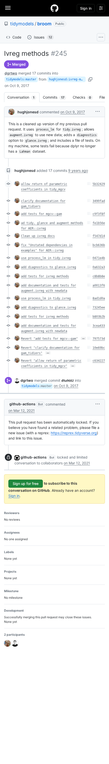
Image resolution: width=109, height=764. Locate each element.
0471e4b (99, 258)
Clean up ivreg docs (38, 236)
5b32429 (99, 184)
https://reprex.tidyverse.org (74, 433)
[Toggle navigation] (8, 8)
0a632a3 (99, 267)
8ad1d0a (99, 298)
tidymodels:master (21, 79)
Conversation (23, 97)
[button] (98, 111)
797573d (99, 338)
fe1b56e (99, 223)
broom (44, 23)
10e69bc (99, 348)
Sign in (14, 496)
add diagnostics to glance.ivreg (48, 267)
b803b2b (99, 316)
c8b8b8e (99, 276)
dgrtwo (11, 73)
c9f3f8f (99, 214)
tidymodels (22, 23)
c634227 (99, 360)
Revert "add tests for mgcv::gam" (49, 338)
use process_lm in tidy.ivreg (46, 258)
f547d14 (99, 236)
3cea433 (99, 326)
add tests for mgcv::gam (41, 214)
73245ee (99, 307)
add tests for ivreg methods (45, 276)
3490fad (99, 201)
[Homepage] (54, 8)
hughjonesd (28, 112)
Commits (56, 97)
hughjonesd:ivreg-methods (67, 79)
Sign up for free (26, 483)
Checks (84, 97)
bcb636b (99, 245)
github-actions (22, 404)
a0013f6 (99, 285)
